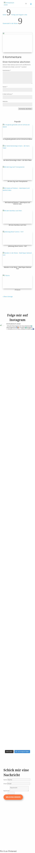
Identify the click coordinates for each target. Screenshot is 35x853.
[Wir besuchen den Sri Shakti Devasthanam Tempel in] (26, 376)
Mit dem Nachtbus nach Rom (17, 225)
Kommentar (7, 70)
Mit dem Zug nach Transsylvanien (17, 181)
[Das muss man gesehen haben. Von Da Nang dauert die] (26, 635)
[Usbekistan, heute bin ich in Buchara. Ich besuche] (8, 501)
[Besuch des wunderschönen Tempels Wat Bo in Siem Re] (26, 506)
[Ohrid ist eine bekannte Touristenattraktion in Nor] (8, 465)
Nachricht (6, 791)
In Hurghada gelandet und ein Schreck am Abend (17, 139)
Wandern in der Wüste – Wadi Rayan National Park (17, 268)
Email (5, 784)
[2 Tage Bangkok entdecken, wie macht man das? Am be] (8, 637)
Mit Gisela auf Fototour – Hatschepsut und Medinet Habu (17, 203)
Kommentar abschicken (25, 109)
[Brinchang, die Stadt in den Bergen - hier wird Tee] (8, 339)
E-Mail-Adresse (8, 94)
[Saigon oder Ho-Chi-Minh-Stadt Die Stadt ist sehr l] (26, 592)
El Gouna (17, 290)
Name (5, 87)
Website (5, 101)
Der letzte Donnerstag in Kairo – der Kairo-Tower (17, 160)
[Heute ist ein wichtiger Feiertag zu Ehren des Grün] (8, 431)
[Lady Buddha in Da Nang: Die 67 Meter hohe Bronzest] (26, 693)
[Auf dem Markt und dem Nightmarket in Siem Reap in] (8, 551)
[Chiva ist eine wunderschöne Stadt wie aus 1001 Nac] (26, 462)
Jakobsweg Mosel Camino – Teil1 (17, 246)
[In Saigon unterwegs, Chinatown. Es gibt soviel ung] (8, 594)
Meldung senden (13, 797)
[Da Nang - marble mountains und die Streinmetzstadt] (8, 707)
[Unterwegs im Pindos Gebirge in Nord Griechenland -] (26, 435)
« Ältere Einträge (8, 296)
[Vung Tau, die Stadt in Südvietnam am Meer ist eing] (26, 556)
